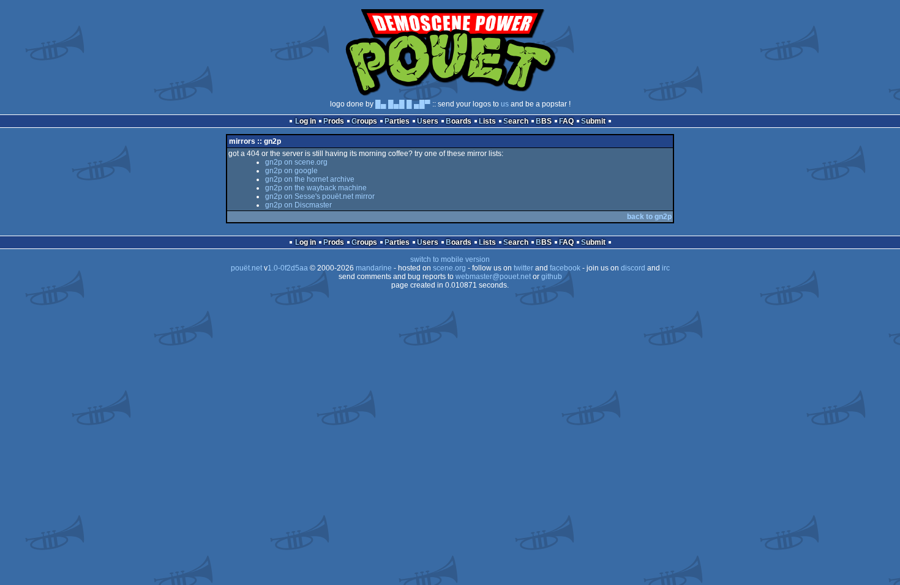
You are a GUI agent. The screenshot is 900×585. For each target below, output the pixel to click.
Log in (305, 121)
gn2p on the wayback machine (316, 188)
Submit (593, 121)
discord (633, 268)
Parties (397, 121)
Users (427, 121)
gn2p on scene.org (296, 162)
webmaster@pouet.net (493, 276)
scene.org (449, 268)
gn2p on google (291, 170)
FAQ (566, 121)
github (551, 276)
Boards (458, 121)
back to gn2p (649, 216)
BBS (544, 121)
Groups (364, 121)
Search (515, 121)
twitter (523, 268)
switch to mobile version (450, 259)
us (505, 104)
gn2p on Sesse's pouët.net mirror (320, 196)
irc (666, 268)
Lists (487, 121)
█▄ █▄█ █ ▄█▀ (402, 104)
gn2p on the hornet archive (309, 179)
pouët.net (246, 268)
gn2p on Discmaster (298, 205)
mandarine (374, 268)
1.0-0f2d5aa (288, 268)
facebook (565, 268)
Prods (333, 121)
